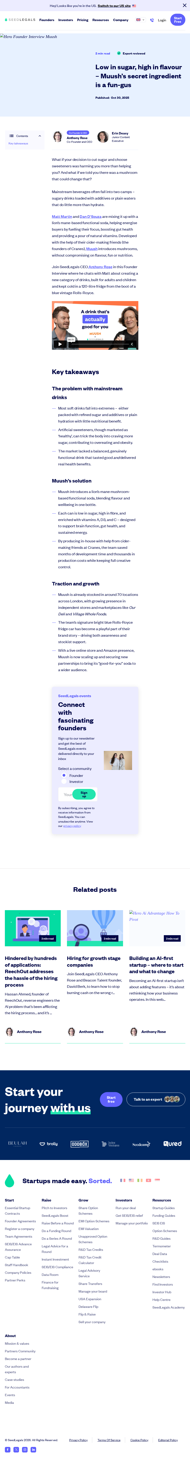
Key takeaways (18, 143)
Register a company (19, 1228)
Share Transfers (90, 1283)
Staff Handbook (16, 1264)
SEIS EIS (158, 1222)
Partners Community (20, 1350)
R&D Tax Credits (91, 1249)
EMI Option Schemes (94, 1220)
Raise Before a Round (58, 1222)
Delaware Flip (88, 1306)
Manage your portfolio (132, 1222)
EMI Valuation (89, 1228)
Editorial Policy (168, 1440)
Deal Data (159, 1253)
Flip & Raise (87, 1314)
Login (162, 19)
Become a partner (18, 1358)
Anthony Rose (100, 266)
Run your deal (126, 1207)
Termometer (161, 1245)
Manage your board (93, 1291)
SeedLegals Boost (55, 1215)
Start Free (178, 19)
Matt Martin (62, 216)
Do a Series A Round (57, 1238)
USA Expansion (90, 1298)
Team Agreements (18, 1236)
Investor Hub (161, 1291)
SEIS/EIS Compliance (57, 1266)
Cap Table (12, 1257)
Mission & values (17, 1343)
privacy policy (72, 825)
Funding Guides (163, 1215)
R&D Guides (161, 1238)
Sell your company (92, 1321)
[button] (142, 19)
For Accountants (17, 1387)
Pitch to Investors (54, 1207)
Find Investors (162, 1284)
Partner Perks (15, 1279)
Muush (92, 248)
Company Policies (18, 1272)
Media (9, 1402)
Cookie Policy (139, 1440)
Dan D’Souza (90, 216)
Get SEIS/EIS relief (129, 1215)
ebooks (157, 1268)
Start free (111, 1099)
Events (10, 1394)
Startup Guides (163, 1207)
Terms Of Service (109, 1440)
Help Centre (161, 1299)
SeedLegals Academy (168, 1307)
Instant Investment (55, 1259)
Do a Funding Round (56, 1230)
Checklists (160, 1261)
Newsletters (161, 1276)
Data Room (50, 1274)
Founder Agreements (20, 1220)
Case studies (14, 1379)
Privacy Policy (78, 1440)
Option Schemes (164, 1230)
